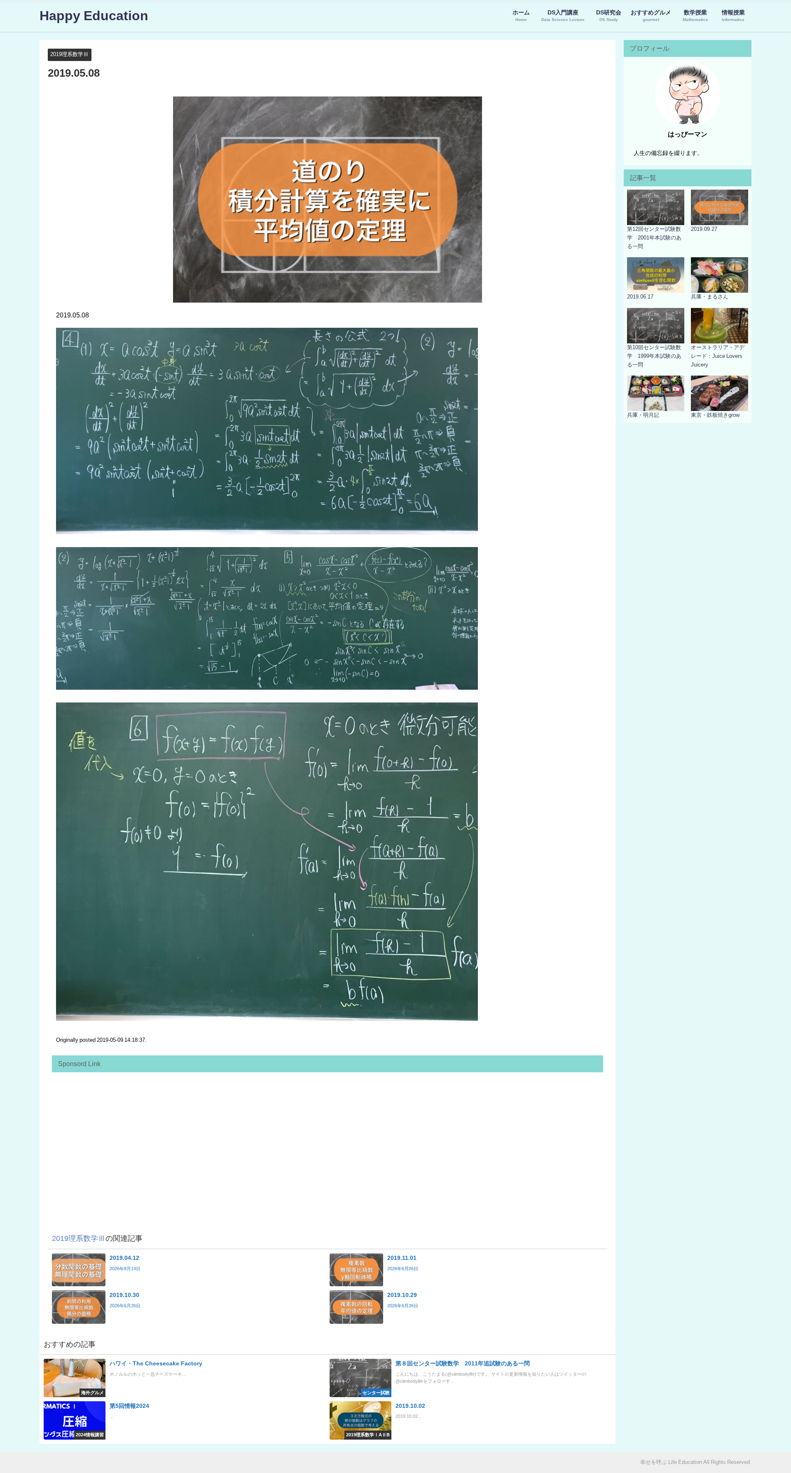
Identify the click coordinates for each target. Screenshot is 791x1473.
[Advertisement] (303, 1134)
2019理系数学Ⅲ (69, 54)
